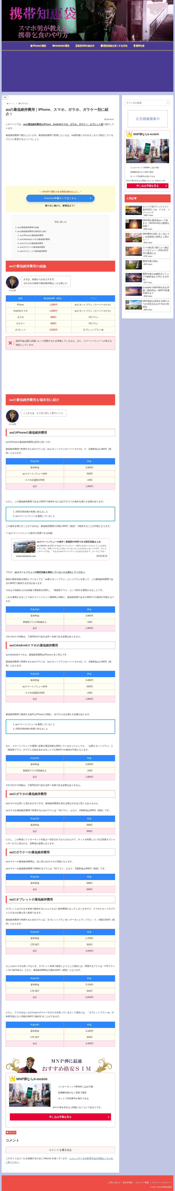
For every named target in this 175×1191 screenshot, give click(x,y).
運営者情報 (127, 1182)
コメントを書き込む (60, 1149)
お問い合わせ (114, 1182)
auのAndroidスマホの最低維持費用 (35, 239)
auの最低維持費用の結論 (28, 227)
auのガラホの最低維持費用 (31, 243)
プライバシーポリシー (161, 1182)
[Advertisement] (87, 72)
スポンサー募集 (142, 1182)
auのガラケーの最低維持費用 (32, 247)
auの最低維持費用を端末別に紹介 (32, 231)
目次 (57, 222)
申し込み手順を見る (60, 1117)
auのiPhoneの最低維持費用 (31, 235)
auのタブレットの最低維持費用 (33, 251)
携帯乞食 (12, 1132)
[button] (167, 102)
